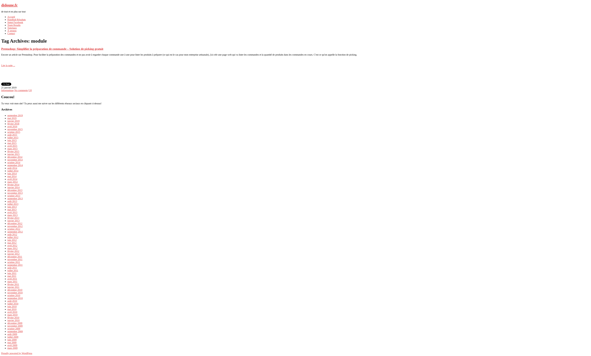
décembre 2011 (14, 256)
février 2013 (13, 218)
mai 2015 (11, 143)
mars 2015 (12, 148)
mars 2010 (12, 315)
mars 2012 (12, 248)
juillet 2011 (12, 270)
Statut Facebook (15, 22)
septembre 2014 (15, 165)
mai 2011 (11, 276)
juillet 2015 (12, 137)
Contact (11, 33)
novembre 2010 (15, 292)
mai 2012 (11, 243)
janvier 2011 (13, 287)
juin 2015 (12, 140)
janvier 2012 (13, 254)
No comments (21, 90)
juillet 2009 (12, 337)
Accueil (11, 17)
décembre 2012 (14, 223)
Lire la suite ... (8, 65)
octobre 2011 (13, 262)
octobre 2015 (13, 132)
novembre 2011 (14, 259)
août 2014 (12, 168)
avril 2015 (12, 146)
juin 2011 (11, 273)
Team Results (13, 25)
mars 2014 (12, 182)
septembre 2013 (15, 198)
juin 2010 (12, 306)
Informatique (7, 90)
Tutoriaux (12, 28)
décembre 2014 (14, 157)
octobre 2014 (13, 162)
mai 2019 (11, 118)
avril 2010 (12, 312)
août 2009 (12, 334)
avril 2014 (12, 179)
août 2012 (12, 234)
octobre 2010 (13, 295)
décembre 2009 (14, 323)
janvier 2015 (13, 154)
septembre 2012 (15, 231)
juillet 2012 (12, 237)
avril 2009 (12, 345)
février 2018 (13, 123)
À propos (11, 30)
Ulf (30, 90)
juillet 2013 (12, 204)
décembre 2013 (14, 190)
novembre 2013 (15, 193)
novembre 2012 (15, 226)
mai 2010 (11, 309)
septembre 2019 (15, 115)
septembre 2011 (15, 265)
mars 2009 (12, 348)
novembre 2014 (15, 159)
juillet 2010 (12, 303)
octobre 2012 (13, 229)
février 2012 (13, 251)
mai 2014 (11, 176)
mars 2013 (12, 215)
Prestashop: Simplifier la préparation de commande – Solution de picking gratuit (52, 48)
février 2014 (13, 184)
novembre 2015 (15, 129)
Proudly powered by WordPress (16, 353)
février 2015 (13, 151)
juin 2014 (12, 173)
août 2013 (12, 201)
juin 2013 (12, 207)
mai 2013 (11, 209)
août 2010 (12, 301)
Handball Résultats (16, 19)
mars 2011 (12, 281)
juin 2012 (12, 240)
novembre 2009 (15, 326)
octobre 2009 (13, 328)
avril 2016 (12, 126)
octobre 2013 (13, 195)
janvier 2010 (13, 320)
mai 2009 (11, 342)
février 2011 (13, 284)
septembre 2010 (15, 298)
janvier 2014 (13, 187)
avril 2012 (12, 245)
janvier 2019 (13, 121)
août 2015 (12, 135)
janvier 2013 (13, 220)
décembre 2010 (14, 290)
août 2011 (12, 267)
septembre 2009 (15, 331)
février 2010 (13, 317)
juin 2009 (12, 339)
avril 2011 (12, 279)
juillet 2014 (12, 171)
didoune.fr (9, 5)
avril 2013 (12, 212)
